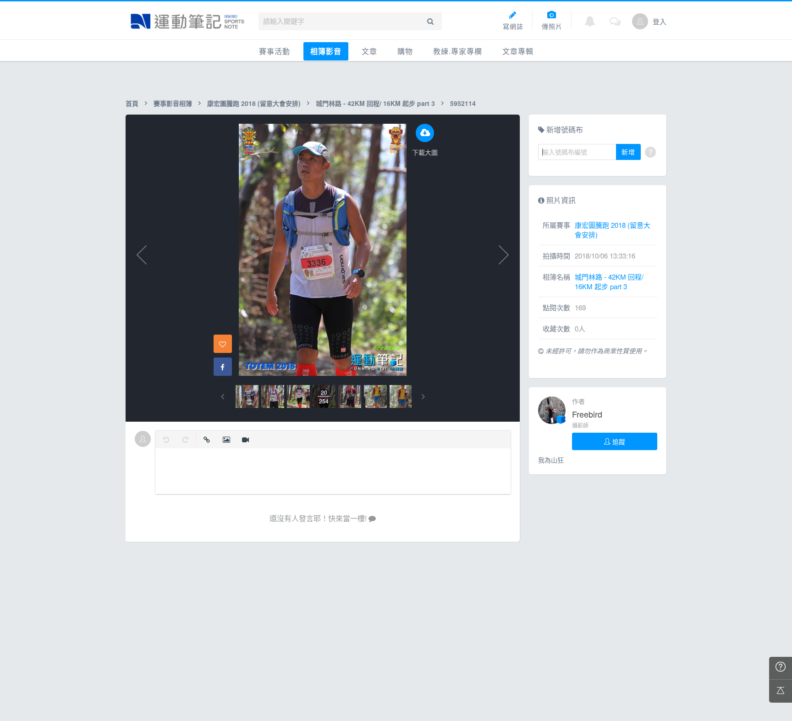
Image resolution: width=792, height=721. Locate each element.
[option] (247, 396)
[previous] (222, 396)
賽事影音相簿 (173, 103)
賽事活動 (274, 51)
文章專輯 (518, 51)
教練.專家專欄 (457, 51)
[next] (423, 396)
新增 (628, 151)
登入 (659, 21)
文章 (369, 51)
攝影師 (580, 425)
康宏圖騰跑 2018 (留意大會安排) (254, 103)
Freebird (587, 414)
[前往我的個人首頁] (640, 21)
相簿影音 (325, 51)
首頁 (132, 103)
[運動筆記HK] (187, 21)
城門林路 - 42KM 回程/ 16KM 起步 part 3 (375, 103)
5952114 (463, 103)
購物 (405, 51)
